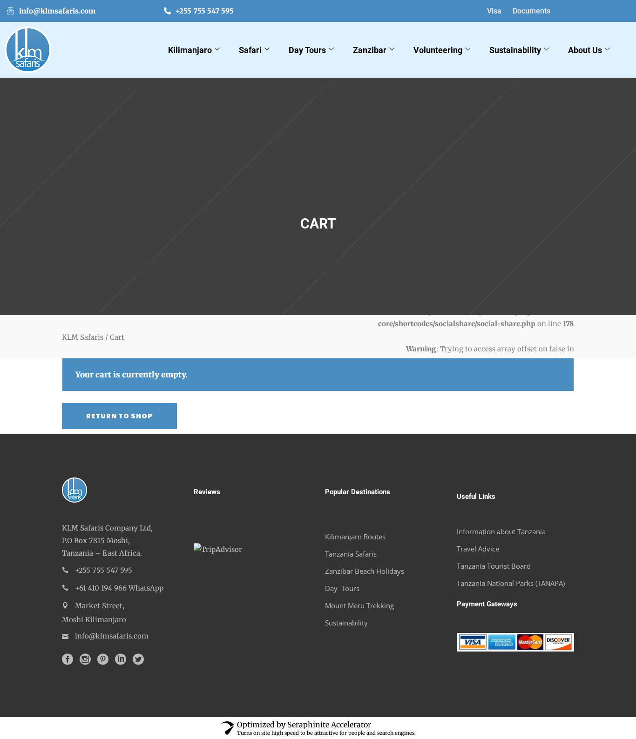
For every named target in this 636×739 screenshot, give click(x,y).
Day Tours (307, 50)
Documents (531, 11)
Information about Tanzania (501, 531)
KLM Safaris (82, 336)
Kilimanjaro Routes (355, 536)
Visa (494, 11)
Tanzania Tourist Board (494, 566)
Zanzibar (369, 50)
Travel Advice (478, 548)
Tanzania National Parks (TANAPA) (511, 583)
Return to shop (119, 416)
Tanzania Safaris (351, 553)
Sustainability (515, 50)
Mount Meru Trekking (359, 605)
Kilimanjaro (190, 50)
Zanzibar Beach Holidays (364, 571)
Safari (250, 50)
